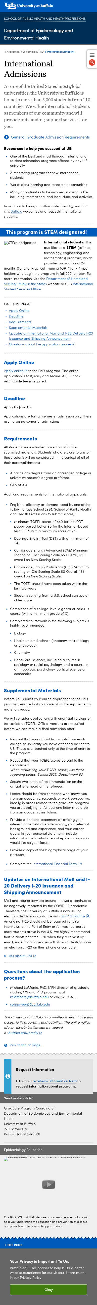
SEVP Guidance (73, 916)
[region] (48, 1276)
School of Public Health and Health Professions (45, 18)
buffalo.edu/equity (23, 1033)
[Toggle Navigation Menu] (92, 59)
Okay (49, 1290)
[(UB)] (48, 7)
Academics (13, 52)
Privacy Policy (30, 1278)
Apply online (14, 371)
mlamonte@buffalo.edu (29, 997)
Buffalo (16, 211)
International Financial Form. (55, 864)
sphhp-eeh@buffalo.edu (30, 1004)
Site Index (14, 1245)
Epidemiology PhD (33, 52)
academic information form (55, 1081)
